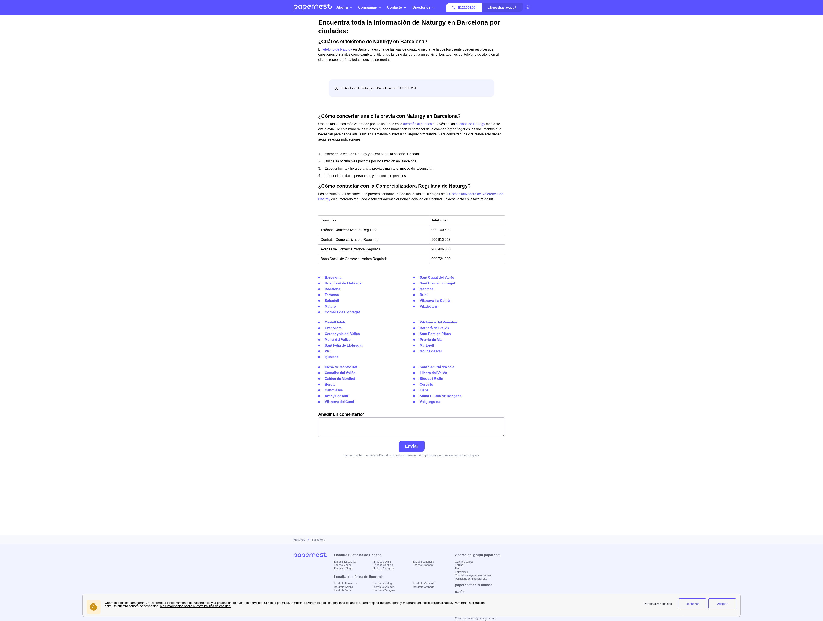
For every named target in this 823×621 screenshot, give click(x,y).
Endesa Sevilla (382, 561)
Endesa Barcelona (345, 561)
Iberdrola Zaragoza (384, 590)
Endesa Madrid (343, 565)
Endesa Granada (423, 565)
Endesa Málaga (343, 568)
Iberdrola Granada (423, 586)
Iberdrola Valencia (384, 586)
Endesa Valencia (383, 565)
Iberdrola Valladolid (424, 583)
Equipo (459, 565)
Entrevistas (461, 571)
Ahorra (342, 7)
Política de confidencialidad (471, 578)
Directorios (421, 7)
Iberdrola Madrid (343, 590)
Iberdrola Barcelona (345, 583)
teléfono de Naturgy (337, 49)
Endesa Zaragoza (383, 568)
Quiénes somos (464, 561)
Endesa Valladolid (423, 561)
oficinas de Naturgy (470, 124)
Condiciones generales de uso (473, 575)
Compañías (367, 7)
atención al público (417, 124)
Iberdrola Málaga (383, 583)
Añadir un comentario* (341, 414)
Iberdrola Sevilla (343, 586)
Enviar (411, 446)
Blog (457, 568)
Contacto (394, 7)
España (459, 591)
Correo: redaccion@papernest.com (475, 618)
